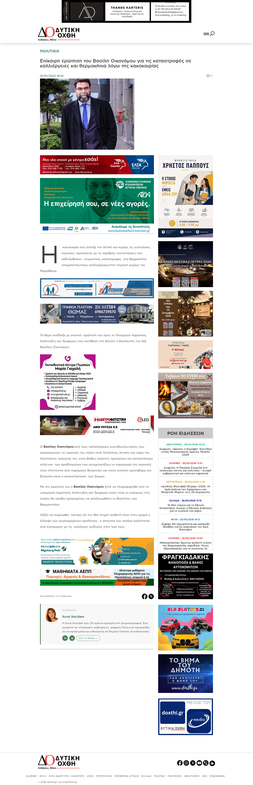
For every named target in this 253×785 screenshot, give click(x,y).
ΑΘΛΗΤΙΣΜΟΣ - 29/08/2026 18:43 (185, 444)
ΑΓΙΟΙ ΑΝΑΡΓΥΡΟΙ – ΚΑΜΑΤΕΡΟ (66, 776)
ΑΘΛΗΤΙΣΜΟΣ (191, 776)
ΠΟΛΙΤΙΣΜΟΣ (174, 776)
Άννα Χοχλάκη (73, 616)
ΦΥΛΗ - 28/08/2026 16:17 (185, 519)
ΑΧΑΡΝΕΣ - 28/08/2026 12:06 (185, 538)
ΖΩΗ (204, 776)
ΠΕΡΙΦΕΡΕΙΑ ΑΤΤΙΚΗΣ (126, 776)
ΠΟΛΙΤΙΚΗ (159, 776)
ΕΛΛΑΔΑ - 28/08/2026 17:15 (185, 500)
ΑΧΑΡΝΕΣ (31, 776)
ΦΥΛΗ (42, 776)
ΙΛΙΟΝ (90, 776)
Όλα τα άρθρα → (88, 638)
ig (72, 638)
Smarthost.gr (70, 782)
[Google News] (212, 763)
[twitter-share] (151, 596)
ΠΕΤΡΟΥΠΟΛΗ (104, 776)
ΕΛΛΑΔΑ (146, 776)
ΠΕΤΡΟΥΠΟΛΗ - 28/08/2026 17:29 (185, 482)
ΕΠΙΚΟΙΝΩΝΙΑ (217, 776)
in (65, 638)
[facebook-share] (145, 596)
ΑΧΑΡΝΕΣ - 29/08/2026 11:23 (185, 463)
